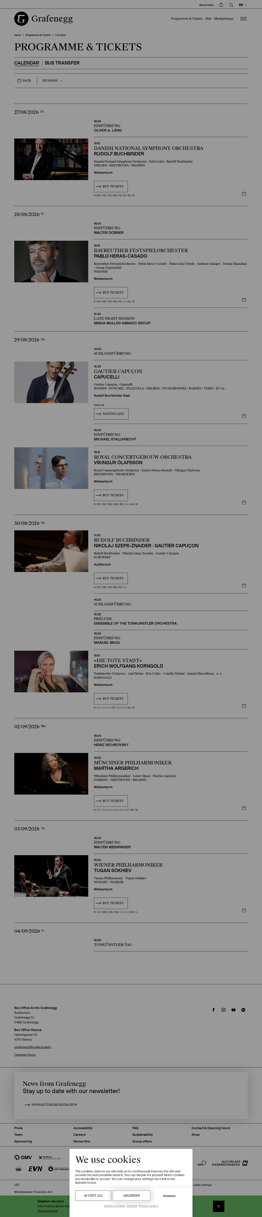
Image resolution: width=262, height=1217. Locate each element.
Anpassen (169, 1195)
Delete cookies (114, 1206)
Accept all (93, 1195)
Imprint (132, 1206)
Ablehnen (131, 1195)
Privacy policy (148, 1206)
